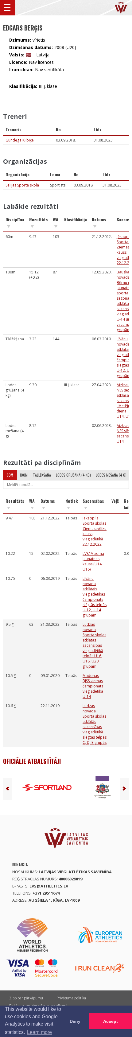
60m (10, 475)
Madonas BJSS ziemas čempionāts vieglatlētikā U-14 (93, 686)
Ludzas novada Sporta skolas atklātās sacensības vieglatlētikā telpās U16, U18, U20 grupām (94, 645)
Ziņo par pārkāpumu (26, 998)
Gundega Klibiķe (20, 140)
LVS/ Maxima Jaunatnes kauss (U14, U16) (93, 561)
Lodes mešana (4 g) (111, 475)
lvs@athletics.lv (48, 886)
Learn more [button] (39, 1032)
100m (24, 475)
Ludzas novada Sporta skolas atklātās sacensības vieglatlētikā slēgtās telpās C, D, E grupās (95, 724)
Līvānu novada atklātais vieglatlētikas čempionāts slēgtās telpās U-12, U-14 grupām (95, 597)
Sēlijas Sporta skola (22, 185)
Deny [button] (75, 1021)
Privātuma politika (71, 998)
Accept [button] (110, 1021)
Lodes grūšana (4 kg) (73, 475)
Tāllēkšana (42, 475)
